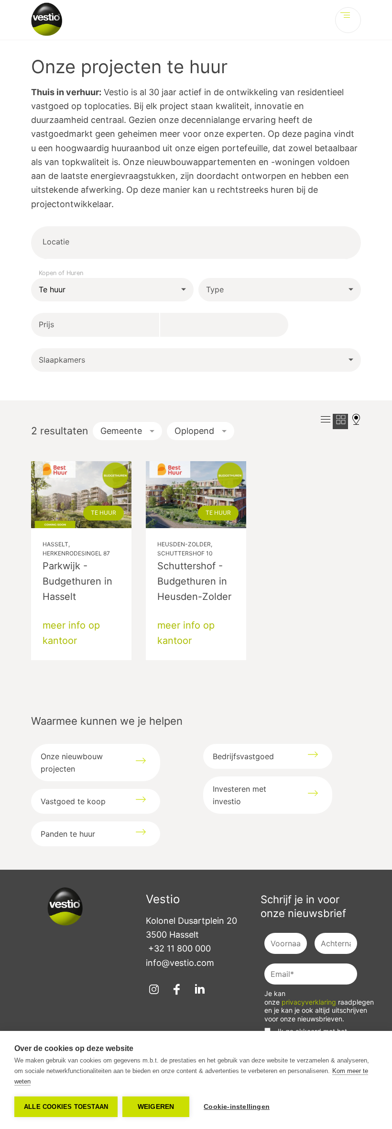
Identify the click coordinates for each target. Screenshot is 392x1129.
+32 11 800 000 (179, 948)
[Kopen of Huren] (112, 290)
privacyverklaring (310, 1002)
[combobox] (106, 242)
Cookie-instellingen (237, 1106)
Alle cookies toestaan (66, 1106)
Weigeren (156, 1106)
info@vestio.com (180, 963)
